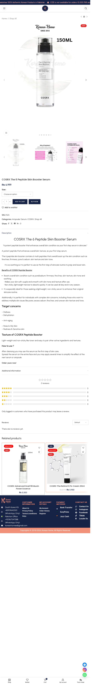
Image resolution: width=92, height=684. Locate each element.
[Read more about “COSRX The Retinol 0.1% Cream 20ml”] (83, 452)
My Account (43, 508)
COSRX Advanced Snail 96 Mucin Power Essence (23, 487)
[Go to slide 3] (41, 135)
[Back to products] (84, 16)
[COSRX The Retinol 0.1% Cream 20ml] (67, 464)
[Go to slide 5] (46, 135)
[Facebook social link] (8, 223)
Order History (44, 511)
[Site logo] (45, 8)
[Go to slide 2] (39, 135)
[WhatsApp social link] (20, 223)
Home (4, 18)
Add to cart (20, 202)
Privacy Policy (27, 511)
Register (42, 513)
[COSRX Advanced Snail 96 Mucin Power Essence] (23, 464)
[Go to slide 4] (44, 135)
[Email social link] (14, 223)
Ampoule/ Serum (19, 219)
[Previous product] (81, 16)
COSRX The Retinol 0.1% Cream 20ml (67, 486)
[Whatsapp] (85, 675)
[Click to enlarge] (6, 133)
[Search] (86, 8)
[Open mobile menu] (4, 8)
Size (4, 189)
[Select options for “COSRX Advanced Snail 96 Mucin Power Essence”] (39, 452)
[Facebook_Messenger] (85, 665)
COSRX (30, 219)
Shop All (13, 18)
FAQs (24, 516)
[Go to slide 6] (48, 135)
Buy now (34, 202)
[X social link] (11, 223)
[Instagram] (85, 670)
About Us (25, 508)
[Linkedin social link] (17, 223)
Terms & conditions (29, 513)
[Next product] (87, 16)
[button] (4, 80)
